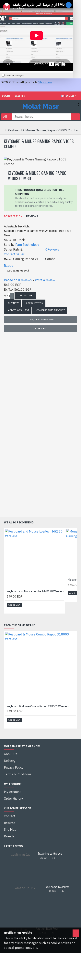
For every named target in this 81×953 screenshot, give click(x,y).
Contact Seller (14, 254)
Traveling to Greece (50, 853)
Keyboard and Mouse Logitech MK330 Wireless (35, 591)
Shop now (45, 82)
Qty (6, 295)
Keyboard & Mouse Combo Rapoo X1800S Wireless (38, 706)
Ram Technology (27, 245)
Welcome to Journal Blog (60, 887)
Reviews (32, 216)
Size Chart (42, 328)
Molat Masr (40, 106)
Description (13, 216)
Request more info (42, 319)
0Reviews (52, 249)
